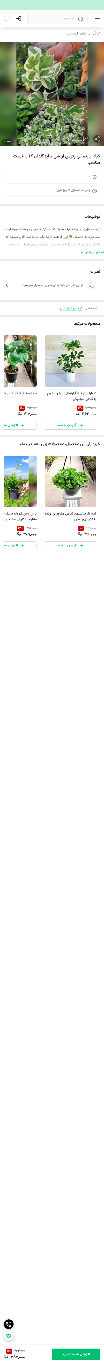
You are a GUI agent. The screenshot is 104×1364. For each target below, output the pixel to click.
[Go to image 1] (9, 141)
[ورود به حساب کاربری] (19, 19)
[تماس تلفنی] (9, 1324)
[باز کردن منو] (96, 18)
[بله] (9, 1336)
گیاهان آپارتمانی (77, 34)
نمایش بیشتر (95, 252)
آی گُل (96, 34)
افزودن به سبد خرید (76, 1354)
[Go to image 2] (4, 141)
